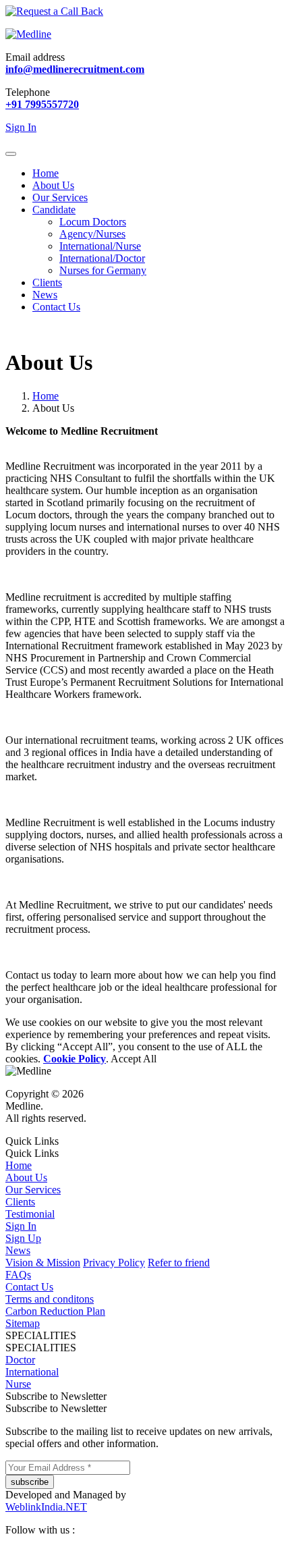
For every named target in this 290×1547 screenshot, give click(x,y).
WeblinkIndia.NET (46, 1507)
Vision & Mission (42, 1262)
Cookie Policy (74, 1058)
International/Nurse (100, 246)
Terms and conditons (49, 1299)
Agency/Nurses (92, 234)
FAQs (18, 1274)
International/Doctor (102, 258)
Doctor (20, 1359)
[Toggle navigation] (10, 154)
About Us (53, 185)
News (44, 294)
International (32, 1372)
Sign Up (23, 1238)
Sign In (20, 1226)
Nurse (18, 1384)
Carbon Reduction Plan (55, 1311)
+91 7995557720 (42, 104)
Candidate (54, 209)
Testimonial (30, 1214)
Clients (47, 282)
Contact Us (56, 307)
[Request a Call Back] (54, 11)
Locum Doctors (92, 221)
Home (45, 173)
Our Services (60, 197)
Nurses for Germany (102, 270)
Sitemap (22, 1323)
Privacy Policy (114, 1262)
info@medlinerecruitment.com (74, 69)
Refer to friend (179, 1262)
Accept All (133, 1058)
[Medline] (28, 34)
